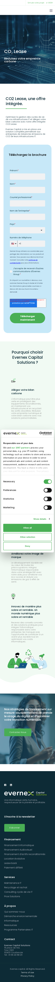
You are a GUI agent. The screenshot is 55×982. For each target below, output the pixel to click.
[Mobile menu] (51, 10)
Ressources (10, 925)
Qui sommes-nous (14, 911)
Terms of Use (27, 972)
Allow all (27, 528)
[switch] (48, 490)
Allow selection (27, 537)
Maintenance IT (12, 883)
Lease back (10, 863)
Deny (27, 546)
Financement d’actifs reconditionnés (24, 854)
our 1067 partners (20, 447)
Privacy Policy (27, 976)
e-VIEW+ (49, 3)
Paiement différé (13, 867)
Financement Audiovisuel (18, 849)
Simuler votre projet (36, 3)
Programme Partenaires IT (18, 929)
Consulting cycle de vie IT (18, 892)
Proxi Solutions (12, 896)
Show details (39, 519)
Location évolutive (14, 858)
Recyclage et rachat (15, 887)
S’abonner (14, 827)
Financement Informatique (19, 845)
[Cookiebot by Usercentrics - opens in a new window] (39, 433)
